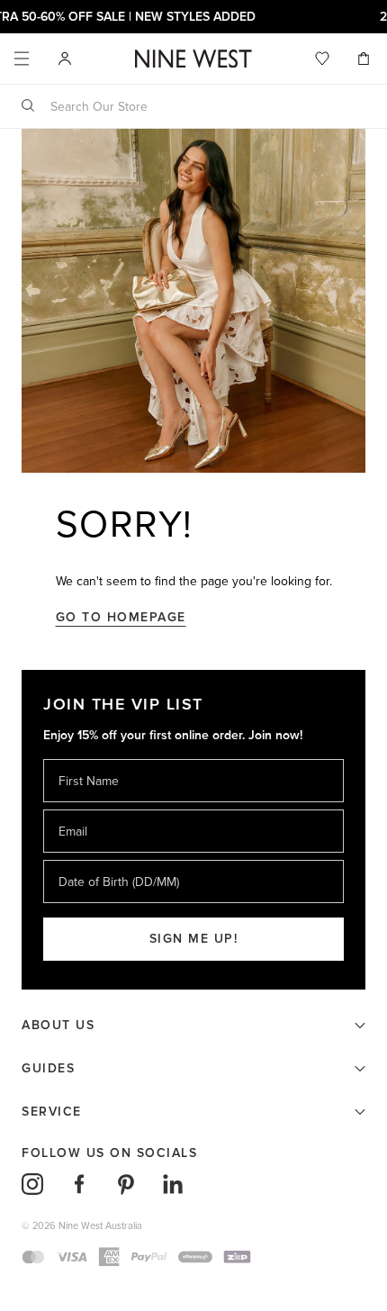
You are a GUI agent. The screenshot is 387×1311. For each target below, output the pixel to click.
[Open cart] (365, 58)
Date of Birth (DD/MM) (112, 859)
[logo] (193, 59)
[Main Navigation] (21, 58)
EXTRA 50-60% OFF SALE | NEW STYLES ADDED (194, 16)
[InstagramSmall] (32, 1184)
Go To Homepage (121, 617)
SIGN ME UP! (193, 938)
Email (74, 809)
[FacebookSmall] (79, 1184)
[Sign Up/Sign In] (64, 58)
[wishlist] (322, 58)
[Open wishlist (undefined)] (322, 58)
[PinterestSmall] (126, 1184)
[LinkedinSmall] (172, 1184)
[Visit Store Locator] (64, 58)
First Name (88, 758)
